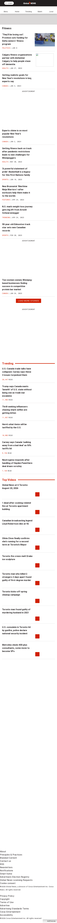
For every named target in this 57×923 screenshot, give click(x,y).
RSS (2, 864)
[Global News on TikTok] (20, 807)
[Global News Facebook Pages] (20, 703)
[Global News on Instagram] (20, 765)
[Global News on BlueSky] (20, 848)
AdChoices (51, 921)
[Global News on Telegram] (20, 827)
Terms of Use (7, 902)
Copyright (5, 899)
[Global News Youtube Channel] (20, 744)
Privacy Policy (7, 896)
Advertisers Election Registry (14, 877)
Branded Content (8, 858)
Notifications (6, 870)
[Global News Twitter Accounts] (20, 724)
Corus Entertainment (10, 912)
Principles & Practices (11, 854)
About (3, 851)
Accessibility (6, 915)
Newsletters (6, 867)
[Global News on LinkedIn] (20, 786)
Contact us (5, 861)
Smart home (6, 873)
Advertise (5, 905)
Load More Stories (28, 301)
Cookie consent (8, 883)
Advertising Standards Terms (14, 908)
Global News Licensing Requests (16, 880)
